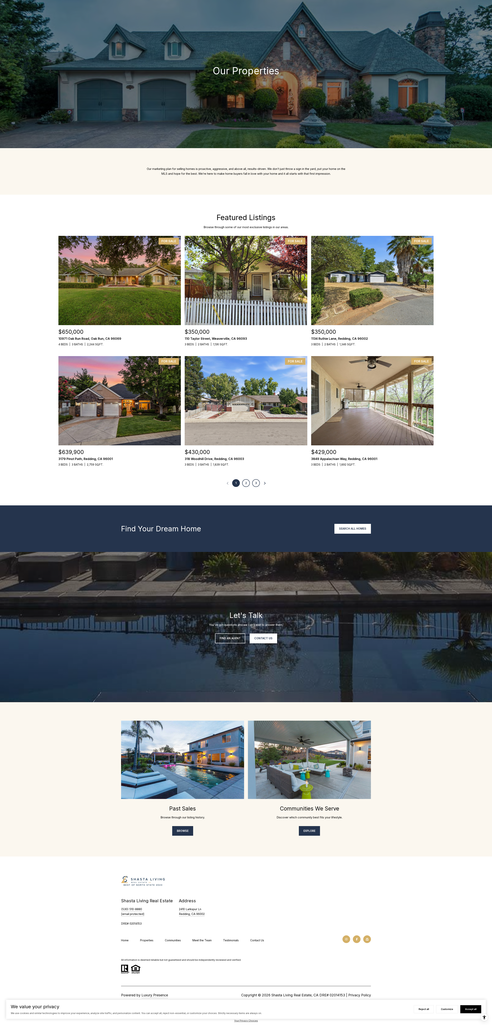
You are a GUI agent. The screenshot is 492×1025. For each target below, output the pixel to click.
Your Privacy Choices (246, 1020)
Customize (447, 1009)
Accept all (470, 1009)
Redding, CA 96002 (192, 914)
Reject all (424, 1009)
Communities (173, 940)
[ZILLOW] (367, 939)
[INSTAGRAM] (346, 939)
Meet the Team (202, 940)
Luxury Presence (154, 995)
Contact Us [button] (263, 638)
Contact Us (257, 940)
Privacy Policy (359, 995)
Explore (309, 830)
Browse (183, 830)
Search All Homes (352, 528)
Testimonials (231, 940)
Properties (146, 940)
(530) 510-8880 (131, 909)
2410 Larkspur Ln (190, 909)
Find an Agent (230, 638)
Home (125, 940)
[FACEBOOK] (357, 939)
